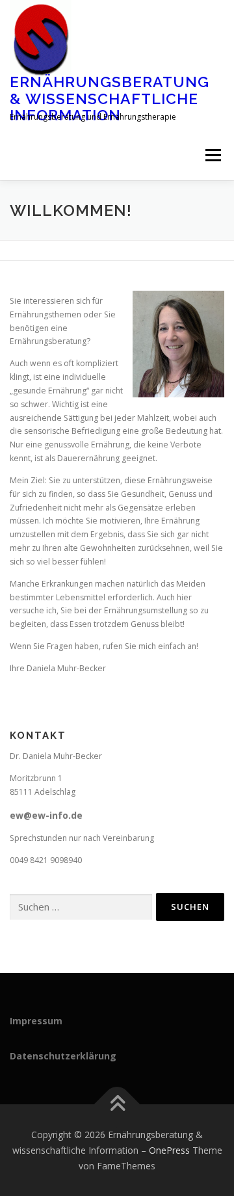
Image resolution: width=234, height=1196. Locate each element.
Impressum (36, 1021)
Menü (212, 155)
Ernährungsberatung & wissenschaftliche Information (109, 98)
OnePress (169, 1150)
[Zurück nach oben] (117, 1105)
